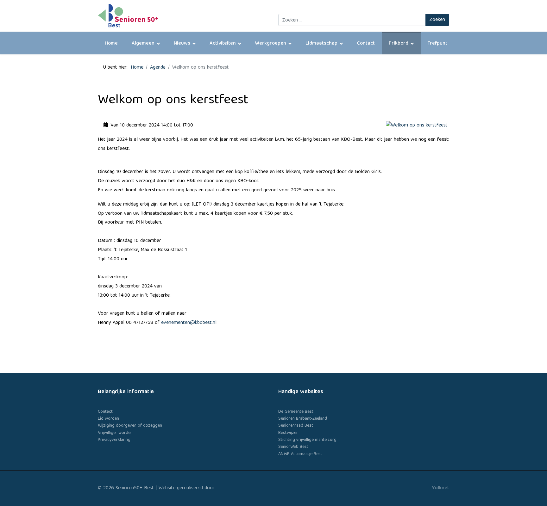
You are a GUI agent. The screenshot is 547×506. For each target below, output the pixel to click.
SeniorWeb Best (293, 447)
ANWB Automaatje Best (300, 454)
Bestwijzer (288, 433)
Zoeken (437, 19)
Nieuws (182, 43)
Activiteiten (223, 43)
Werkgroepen (270, 43)
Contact (366, 43)
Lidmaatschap (321, 43)
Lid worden (108, 419)
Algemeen (143, 43)
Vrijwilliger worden (115, 433)
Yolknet (440, 488)
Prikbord (398, 43)
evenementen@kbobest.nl (189, 322)
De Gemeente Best (295, 412)
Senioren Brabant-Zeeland (302, 419)
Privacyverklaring (114, 440)
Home (111, 43)
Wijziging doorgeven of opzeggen (130, 425)
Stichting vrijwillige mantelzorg (307, 440)
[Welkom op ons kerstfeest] (417, 125)
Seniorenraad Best (295, 425)
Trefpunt (437, 43)
